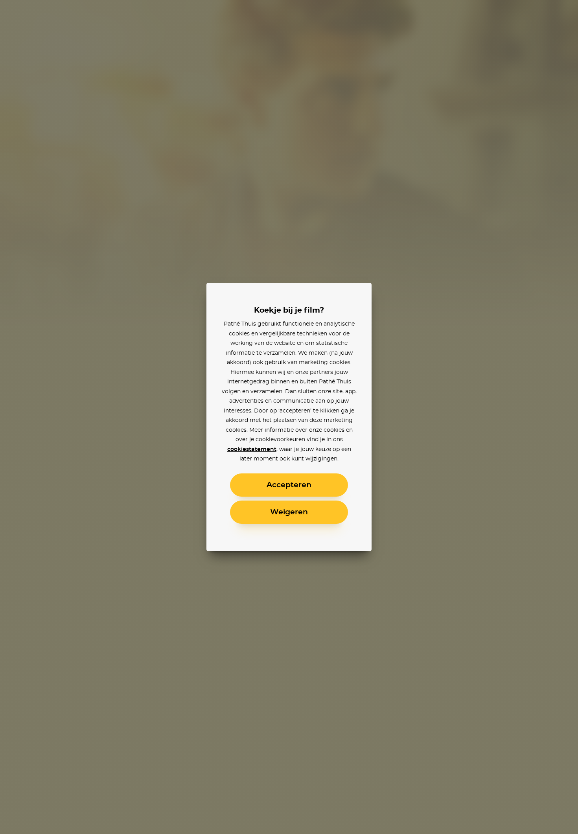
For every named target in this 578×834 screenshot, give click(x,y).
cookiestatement (251, 449)
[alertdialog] (289, 417)
